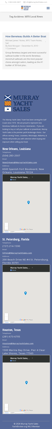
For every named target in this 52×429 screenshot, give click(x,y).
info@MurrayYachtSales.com (36, 2)
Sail (7, 43)
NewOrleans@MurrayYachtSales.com (19, 162)
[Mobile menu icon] (48, 8)
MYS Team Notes (34, 40)
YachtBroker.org (19, 426)
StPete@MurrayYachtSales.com (17, 253)
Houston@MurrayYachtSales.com (17, 343)
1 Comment (10, 48)
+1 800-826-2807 (14, 2)
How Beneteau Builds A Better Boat (25, 36)
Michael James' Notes (15, 40)
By (12, 45)
